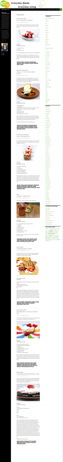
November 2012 (47, 141)
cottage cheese (30, 186)
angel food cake (24, 125)
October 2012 (47, 143)
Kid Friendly (21, 18)
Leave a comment (25, 22)
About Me (53, 9)
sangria (18, 241)
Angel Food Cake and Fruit (26, 73)
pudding (31, 365)
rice (52, 237)
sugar (18, 64)
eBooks (46, 41)
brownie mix (26, 441)
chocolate (34, 441)
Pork (46, 78)
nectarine (30, 240)
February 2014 (47, 120)
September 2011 (47, 166)
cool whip (31, 126)
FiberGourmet (47, 44)
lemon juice (47, 235)
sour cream (54, 238)
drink (18, 240)
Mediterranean (47, 67)
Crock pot (47, 32)
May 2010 (47, 194)
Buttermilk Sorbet (25, 20)
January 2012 (47, 159)
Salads (46, 81)
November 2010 (47, 183)
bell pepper (55, 228)
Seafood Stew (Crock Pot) (49, 220)
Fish (46, 46)
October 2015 (47, 107)
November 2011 (47, 162)
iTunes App (47, 60)
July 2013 (46, 129)
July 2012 (46, 148)
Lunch (46, 65)
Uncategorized (25, 134)
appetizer (46, 228)
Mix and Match (47, 71)
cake (30, 441)
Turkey (46, 97)
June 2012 (47, 150)
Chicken (46, 28)
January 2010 (47, 201)
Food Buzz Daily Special (49, 48)
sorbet (32, 63)
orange (36, 127)
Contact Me (57, 9)
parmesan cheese (54, 236)
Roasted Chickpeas (48, 213)
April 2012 (47, 153)
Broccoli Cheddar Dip (48, 222)
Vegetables (47, 101)
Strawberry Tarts (24, 249)
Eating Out (47, 39)
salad (54, 237)
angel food (19, 125)
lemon (56, 233)
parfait (38, 187)
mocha (29, 187)
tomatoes (52, 239)
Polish (46, 76)
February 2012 (47, 157)
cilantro (58, 230)
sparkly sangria (23, 241)
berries (22, 126)
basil (51, 228)
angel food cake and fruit (32, 125)
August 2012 (47, 146)
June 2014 (47, 116)
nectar (26, 240)
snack (50, 238)
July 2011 (46, 169)
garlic (56, 232)
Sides (46, 88)
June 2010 (47, 192)
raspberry (34, 240)
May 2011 (47, 173)
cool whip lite (24, 186)
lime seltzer (22, 240)
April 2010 (47, 196)
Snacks (46, 90)
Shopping (46, 85)
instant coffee (19, 187)
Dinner (46, 35)
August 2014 (47, 113)
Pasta (46, 74)
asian (49, 228)
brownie (22, 441)
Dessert (18, 18)
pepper (49, 237)
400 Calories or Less (5, 9)
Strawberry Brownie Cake (28, 374)
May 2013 (47, 132)
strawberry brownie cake (21, 443)
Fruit (20, 70)
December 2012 (47, 139)
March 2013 (47, 136)
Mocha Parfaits (23, 136)
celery (48, 230)
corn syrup (19, 63)
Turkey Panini (47, 218)
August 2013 (47, 127)
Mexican (46, 69)
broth (58, 228)
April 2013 (47, 134)
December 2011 (47, 160)
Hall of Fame (47, 51)
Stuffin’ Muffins (47, 208)
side (46, 238)
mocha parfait (33, 187)
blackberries (26, 126)
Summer (24, 18)
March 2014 (47, 118)
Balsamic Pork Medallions (49, 215)
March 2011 (47, 176)
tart (27, 304)
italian (46, 233)
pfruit (23, 365)
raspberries (35, 365)
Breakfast (46, 25)
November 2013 (47, 123)
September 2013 (47, 125)
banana (18, 126)
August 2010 (47, 189)
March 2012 (47, 155)
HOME (49, 9)
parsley (57, 236)
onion (46, 236)
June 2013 (47, 130)
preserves (26, 365)
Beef (46, 23)
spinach (57, 238)
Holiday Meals (47, 53)
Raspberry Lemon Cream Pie (27, 312)
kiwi (25, 127)
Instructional (47, 55)
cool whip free (19, 442)
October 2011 (47, 164)
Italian (46, 58)
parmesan (49, 236)
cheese (51, 230)
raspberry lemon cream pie (26, 366)
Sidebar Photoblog (48, 87)
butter (46, 230)
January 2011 (47, 180)
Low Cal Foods (47, 64)
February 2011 (47, 178)
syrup (25, 304)
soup (52, 238)
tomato (49, 239)
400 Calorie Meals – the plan (49, 18)
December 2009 (47, 203)
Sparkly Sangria (23, 196)
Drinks (18, 194)
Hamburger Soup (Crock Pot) (49, 211)
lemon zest (19, 365)
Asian (46, 21)
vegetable (58, 239)
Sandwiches (47, 83)
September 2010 (47, 187)
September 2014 (47, 111)
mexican (53, 235)
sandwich (56, 237)
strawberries (19, 188)
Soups (46, 92)
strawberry (36, 63)
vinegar (49, 240)
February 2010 (47, 199)
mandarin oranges (30, 127)
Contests (46, 30)
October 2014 (47, 109)
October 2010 (47, 185)
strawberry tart (19, 304)
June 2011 (47, 171)
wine (33, 241)
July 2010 (46, 190)
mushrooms (56, 235)
